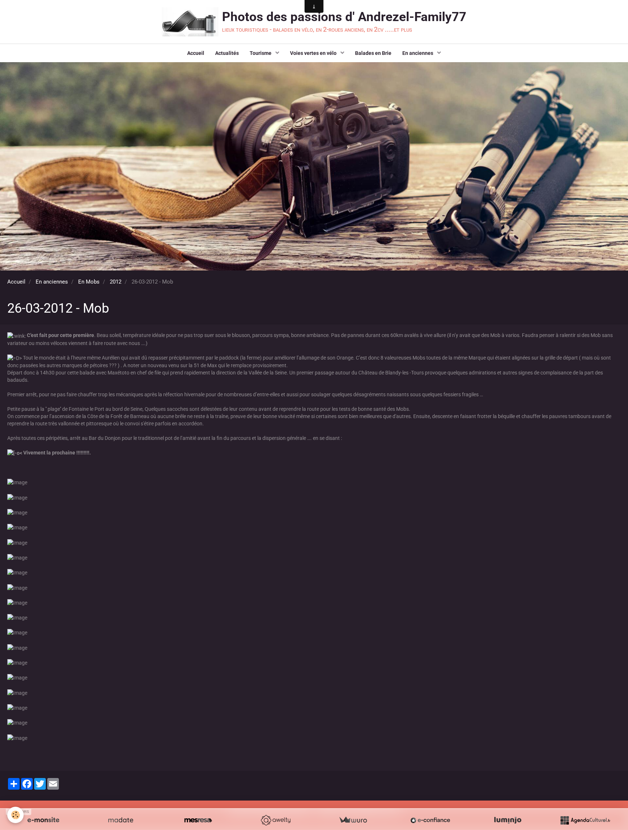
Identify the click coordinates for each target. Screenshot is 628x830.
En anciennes (418, 53)
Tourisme (261, 53)
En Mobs (89, 281)
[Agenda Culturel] (585, 820)
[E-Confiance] (430, 820)
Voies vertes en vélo (314, 53)
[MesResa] (198, 820)
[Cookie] (15, 815)
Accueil (195, 53)
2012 (115, 281)
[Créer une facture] (353, 820)
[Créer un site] (43, 820)
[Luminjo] (507, 820)
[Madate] (120, 820)
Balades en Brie (373, 53)
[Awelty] (275, 820)
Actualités (227, 53)
